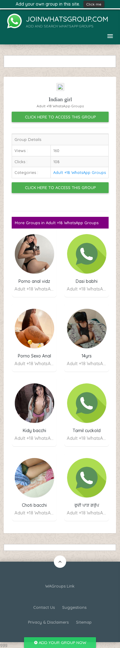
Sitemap (84, 622)
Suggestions (74, 607)
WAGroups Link (59, 586)
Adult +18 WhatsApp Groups (79, 172)
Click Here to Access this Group (60, 116)
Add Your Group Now (62, 642)
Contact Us (44, 607)
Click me (93, 4)
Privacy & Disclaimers (48, 622)
